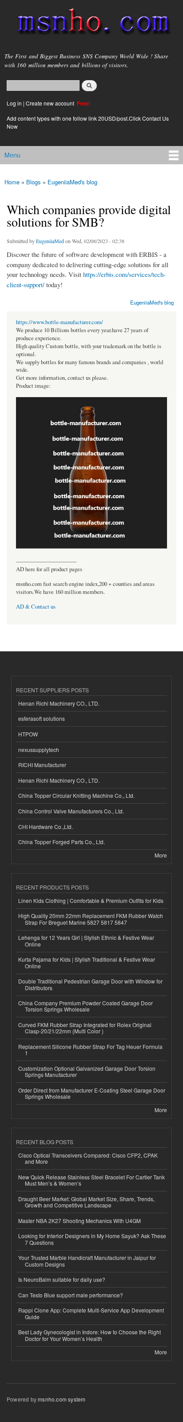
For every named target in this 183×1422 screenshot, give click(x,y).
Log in (14, 103)
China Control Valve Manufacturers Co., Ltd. (71, 811)
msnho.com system (61, 1399)
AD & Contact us (36, 606)
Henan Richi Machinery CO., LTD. (58, 703)
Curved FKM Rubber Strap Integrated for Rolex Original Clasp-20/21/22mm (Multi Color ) (84, 1028)
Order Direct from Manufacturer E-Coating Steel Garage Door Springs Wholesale (91, 1093)
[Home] (90, 23)
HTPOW (28, 734)
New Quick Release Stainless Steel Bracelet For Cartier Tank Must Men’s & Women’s (91, 1180)
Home (12, 182)
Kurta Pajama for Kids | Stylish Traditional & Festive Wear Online (86, 962)
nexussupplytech (38, 749)
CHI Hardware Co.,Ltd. (45, 826)
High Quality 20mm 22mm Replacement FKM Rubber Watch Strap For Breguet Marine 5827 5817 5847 (90, 919)
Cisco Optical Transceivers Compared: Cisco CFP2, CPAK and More (88, 1158)
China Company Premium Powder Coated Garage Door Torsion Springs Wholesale (85, 1006)
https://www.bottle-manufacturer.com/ (59, 322)
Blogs (33, 182)
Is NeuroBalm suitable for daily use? (61, 1279)
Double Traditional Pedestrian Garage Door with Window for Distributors (90, 984)
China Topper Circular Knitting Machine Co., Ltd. (76, 795)
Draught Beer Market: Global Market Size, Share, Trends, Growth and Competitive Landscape (86, 1202)
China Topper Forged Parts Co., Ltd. (61, 841)
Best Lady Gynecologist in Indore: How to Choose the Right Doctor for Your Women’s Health (89, 1335)
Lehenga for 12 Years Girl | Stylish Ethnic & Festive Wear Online (86, 940)
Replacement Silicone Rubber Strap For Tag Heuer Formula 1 (90, 1049)
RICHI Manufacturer (42, 764)
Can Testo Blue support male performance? (70, 1295)
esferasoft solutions (41, 718)
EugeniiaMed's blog (72, 182)
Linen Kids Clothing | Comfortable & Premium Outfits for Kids (90, 900)
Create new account (51, 103)
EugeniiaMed (50, 240)
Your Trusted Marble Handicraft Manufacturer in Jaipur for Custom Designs (87, 1261)
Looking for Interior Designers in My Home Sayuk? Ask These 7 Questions (92, 1239)
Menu (12, 154)
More (161, 855)
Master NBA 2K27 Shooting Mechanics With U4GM (79, 1220)
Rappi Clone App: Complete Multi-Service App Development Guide (91, 1313)
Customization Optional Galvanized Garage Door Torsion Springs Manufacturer (86, 1071)
